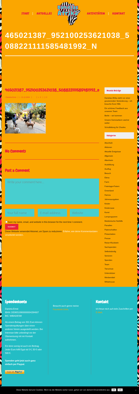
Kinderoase (109, 208)
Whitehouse (110, 282)
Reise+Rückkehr (112, 243)
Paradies (108, 225)
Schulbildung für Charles (115, 127)
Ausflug (108, 169)
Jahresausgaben (112, 199)
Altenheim (109, 160)
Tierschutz (109, 269)
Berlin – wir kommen (113, 116)
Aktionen (108, 147)
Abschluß (109, 143)
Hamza (108, 195)
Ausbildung (109, 164)
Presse (107, 238)
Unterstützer (110, 273)
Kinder (107, 204)
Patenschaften (111, 230)
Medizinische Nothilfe (114, 221)
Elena (107, 178)
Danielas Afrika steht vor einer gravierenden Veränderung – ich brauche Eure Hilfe (118, 101)
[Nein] (135, 390)
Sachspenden (110, 247)
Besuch (108, 173)
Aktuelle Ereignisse (113, 151)
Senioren (108, 256)
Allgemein (109, 156)
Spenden (108, 260)
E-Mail (99, 312)
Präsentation (110, 234)
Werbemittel (110, 277)
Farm (107, 182)
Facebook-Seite (60, 309)
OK (114, 390)
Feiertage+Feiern (112, 186)
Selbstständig (110, 251)
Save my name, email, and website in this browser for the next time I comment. (45, 222)
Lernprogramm (111, 217)
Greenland (109, 191)
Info (120, 390)
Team (107, 264)
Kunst (107, 212)
